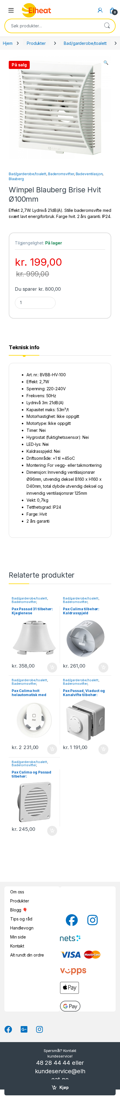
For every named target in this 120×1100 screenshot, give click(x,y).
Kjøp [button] (52, 668)
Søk (107, 26)
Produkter (36, 43)
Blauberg (16, 179)
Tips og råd (21, 918)
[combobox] (52, 26)
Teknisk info (24, 347)
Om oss (17, 891)
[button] (105, 62)
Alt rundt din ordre (27, 954)
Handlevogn (21, 927)
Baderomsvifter (61, 174)
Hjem (7, 43)
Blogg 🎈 (18, 909)
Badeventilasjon (89, 174)
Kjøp (64, 1087)
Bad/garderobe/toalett (85, 43)
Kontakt (17, 945)
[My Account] (100, 10)
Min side (18, 936)
